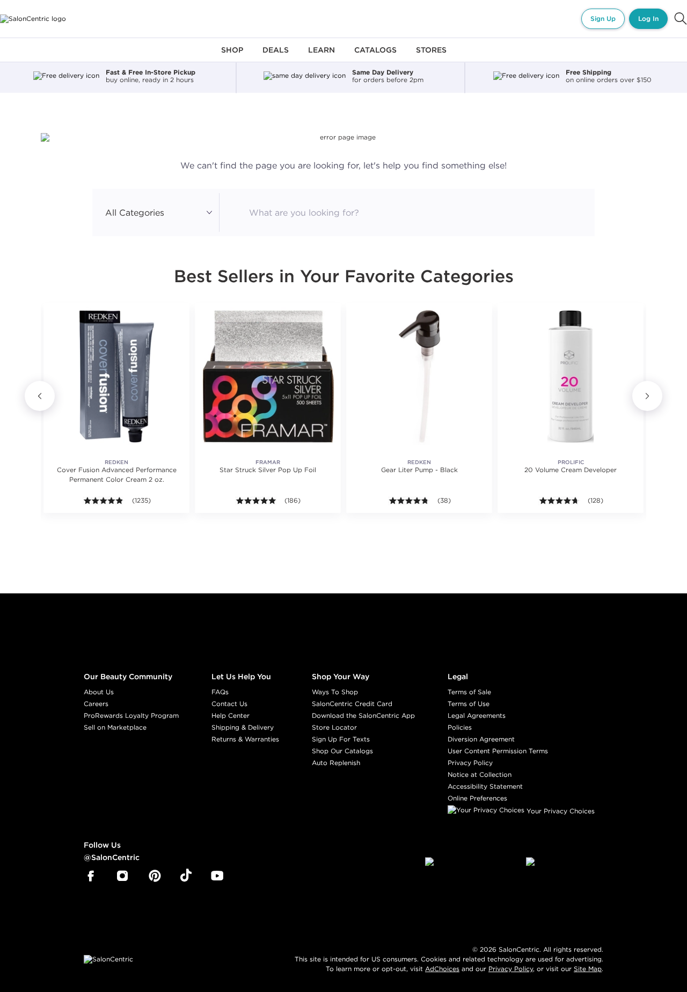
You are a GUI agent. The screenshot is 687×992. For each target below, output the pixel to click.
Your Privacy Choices (559, 811)
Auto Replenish (336, 763)
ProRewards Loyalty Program (131, 715)
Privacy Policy (470, 763)
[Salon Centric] (33, 18)
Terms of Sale (469, 692)
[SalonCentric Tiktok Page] (186, 876)
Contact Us (229, 704)
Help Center (230, 715)
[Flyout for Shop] (232, 56)
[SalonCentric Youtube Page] (217, 876)
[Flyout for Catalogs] (375, 56)
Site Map (588, 969)
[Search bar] (680, 19)
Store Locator (334, 727)
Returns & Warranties (245, 739)
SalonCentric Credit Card (352, 704)
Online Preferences (477, 798)
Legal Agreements (477, 715)
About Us (99, 692)
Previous (40, 396)
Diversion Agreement (481, 739)
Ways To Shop (335, 692)
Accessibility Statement (485, 786)
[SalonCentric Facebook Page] (90, 876)
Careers (96, 704)
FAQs (220, 692)
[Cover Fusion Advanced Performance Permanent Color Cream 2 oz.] (116, 376)
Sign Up (603, 18)
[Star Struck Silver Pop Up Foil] (268, 376)
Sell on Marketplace (115, 727)
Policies (460, 727)
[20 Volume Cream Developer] (570, 376)
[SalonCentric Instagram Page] (122, 876)
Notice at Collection (479, 774)
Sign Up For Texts (341, 739)
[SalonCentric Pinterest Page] (155, 876)
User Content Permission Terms (498, 751)
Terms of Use (468, 704)
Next (647, 396)
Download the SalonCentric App (363, 715)
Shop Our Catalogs (342, 751)
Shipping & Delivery (242, 727)
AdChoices (442, 969)
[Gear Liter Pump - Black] (419, 376)
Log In (648, 18)
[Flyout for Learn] (321, 56)
